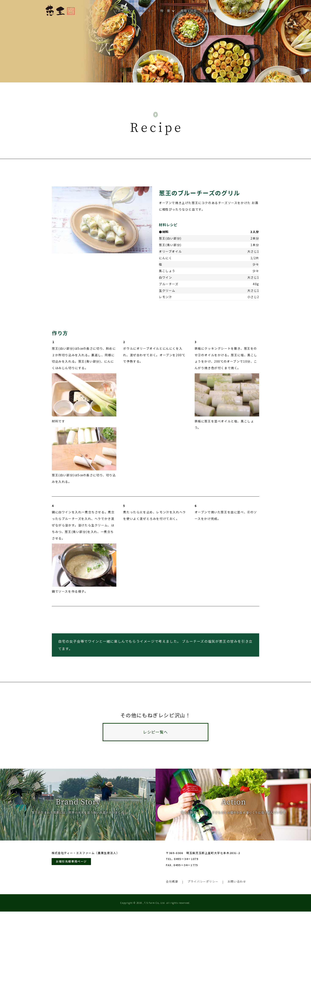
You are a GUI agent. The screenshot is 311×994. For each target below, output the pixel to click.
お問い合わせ (237, 881)
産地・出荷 (188, 10)
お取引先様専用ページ (71, 861)
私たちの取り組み (252, 10)
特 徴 (165, 10)
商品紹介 (209, 10)
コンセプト (123, 10)
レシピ (228, 10)
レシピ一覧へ (155, 732)
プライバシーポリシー (202, 881)
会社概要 (172, 881)
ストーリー (146, 10)
